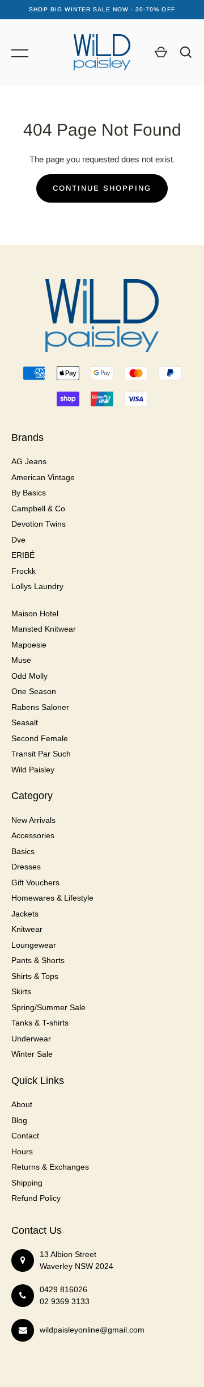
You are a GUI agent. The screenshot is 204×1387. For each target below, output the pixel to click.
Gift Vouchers (35, 882)
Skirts (21, 991)
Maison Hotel (34, 613)
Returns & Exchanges (50, 1166)
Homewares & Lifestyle (52, 897)
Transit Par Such (41, 753)
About (21, 1104)
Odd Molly (29, 675)
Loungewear (33, 944)
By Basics (28, 492)
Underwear (31, 1038)
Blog (19, 1120)
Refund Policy (36, 1198)
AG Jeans (28, 461)
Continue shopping (102, 188)
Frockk (23, 570)
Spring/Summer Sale (48, 1007)
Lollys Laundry (37, 586)
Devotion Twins (38, 523)
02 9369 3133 (65, 1301)
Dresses (26, 866)
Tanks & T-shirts (40, 1022)
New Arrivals (33, 820)
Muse (21, 660)
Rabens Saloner (40, 707)
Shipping (26, 1182)
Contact (25, 1135)
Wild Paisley (32, 769)
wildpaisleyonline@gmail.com (92, 1329)
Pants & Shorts (38, 960)
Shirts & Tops (34, 976)
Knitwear (26, 929)
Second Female (39, 738)
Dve (18, 539)
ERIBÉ (23, 555)
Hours (22, 1151)
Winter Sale (32, 1053)
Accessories (32, 835)
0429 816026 (63, 1289)
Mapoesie (28, 644)
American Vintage (43, 477)
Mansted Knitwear (43, 628)
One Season (33, 691)
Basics (23, 851)
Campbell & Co (38, 508)
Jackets (25, 913)
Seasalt (24, 722)
